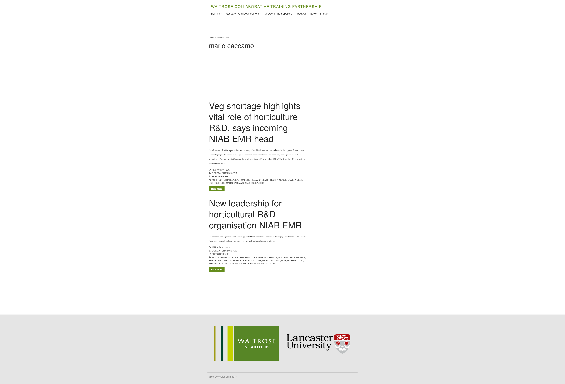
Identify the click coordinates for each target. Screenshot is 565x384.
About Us (301, 13)
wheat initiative (266, 263)
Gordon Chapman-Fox (224, 173)
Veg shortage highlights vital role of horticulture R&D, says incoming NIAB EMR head (254, 122)
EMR (265, 179)
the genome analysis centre (225, 263)
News (313, 13)
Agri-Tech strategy (223, 179)
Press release (220, 176)
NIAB (247, 182)
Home (211, 37)
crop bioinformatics (243, 257)
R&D (261, 182)
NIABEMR (291, 260)
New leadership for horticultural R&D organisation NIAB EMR (255, 213)
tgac (300, 260)
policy (254, 182)
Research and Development (242, 13)
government (295, 179)
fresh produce (278, 179)
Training (215, 13)
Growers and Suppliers (278, 13)
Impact (324, 13)
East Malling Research (248, 179)
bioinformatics (221, 257)
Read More (216, 188)
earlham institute (266, 257)
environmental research (229, 260)
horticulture (217, 182)
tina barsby (249, 263)
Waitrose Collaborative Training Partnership (266, 6)
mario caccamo (235, 182)
